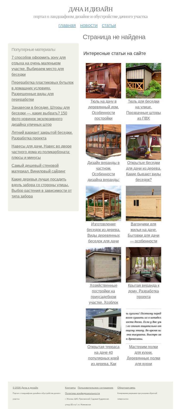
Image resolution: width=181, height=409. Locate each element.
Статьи (109, 24)
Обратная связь (126, 387)
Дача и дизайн (90, 9)
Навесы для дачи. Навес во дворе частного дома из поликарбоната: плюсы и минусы (42, 152)
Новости (89, 24)
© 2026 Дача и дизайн (25, 387)
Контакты (70, 387)
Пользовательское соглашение (95, 387)
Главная (67, 24)
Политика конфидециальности (82, 393)
